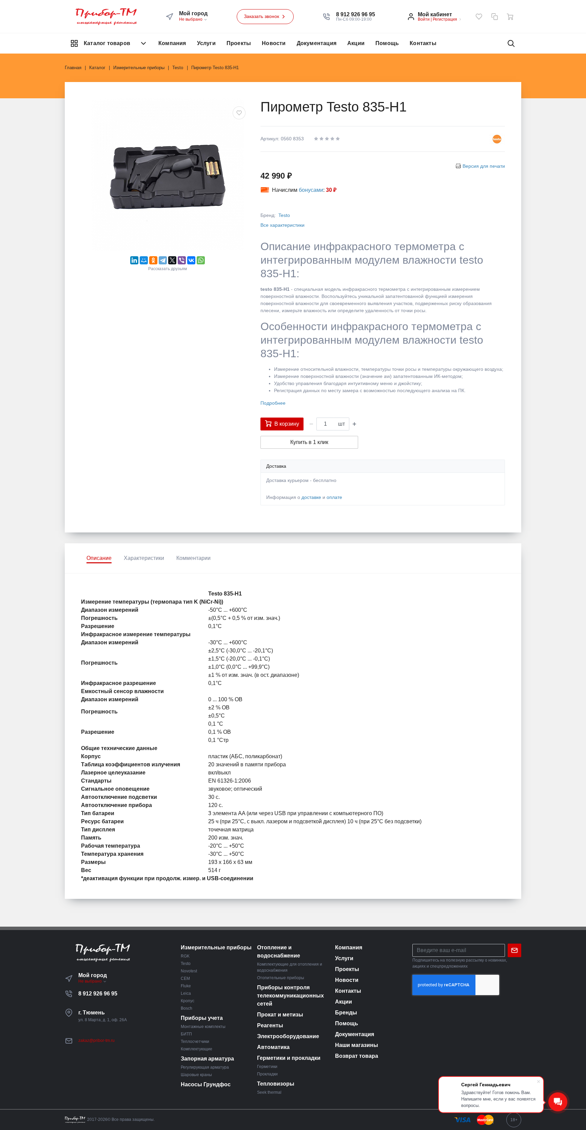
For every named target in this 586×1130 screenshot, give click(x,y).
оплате (334, 497)
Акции (356, 43)
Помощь (387, 43)
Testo (284, 215)
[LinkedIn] (134, 260)
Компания (172, 43)
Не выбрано (191, 19)
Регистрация (445, 19)
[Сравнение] (494, 16)
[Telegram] (163, 260)
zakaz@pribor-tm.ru (96, 1040)
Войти (424, 19)
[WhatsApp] (201, 260)
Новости (274, 43)
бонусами (311, 190)
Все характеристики (282, 225)
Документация (316, 43)
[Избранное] (478, 16)
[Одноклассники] (153, 260)
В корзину (286, 424)
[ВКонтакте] (191, 260)
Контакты (423, 43)
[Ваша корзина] (510, 16)
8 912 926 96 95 (97, 993)
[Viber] (182, 260)
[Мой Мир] (144, 260)
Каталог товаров (107, 43)
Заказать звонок (262, 16)
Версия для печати (484, 166)
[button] (355, 14)
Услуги (206, 43)
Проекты (239, 43)
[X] (172, 260)
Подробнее (273, 403)
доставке (311, 497)
